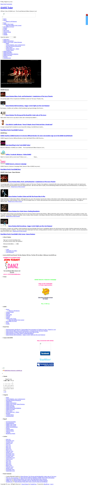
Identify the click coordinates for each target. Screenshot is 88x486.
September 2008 (10, 471)
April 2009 (8, 464)
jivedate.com (9, 481)
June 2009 (8, 461)
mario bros (9, 479)
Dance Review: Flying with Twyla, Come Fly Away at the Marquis (31, 481)
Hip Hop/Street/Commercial (13, 46)
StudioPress (33, 484)
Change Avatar (7, 32)
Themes (8, 432)
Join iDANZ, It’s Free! (8, 27)
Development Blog (11, 421)
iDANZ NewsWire (7, 52)
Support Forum (10, 431)
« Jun (5, 391)
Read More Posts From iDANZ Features (12, 130)
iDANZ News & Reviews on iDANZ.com (13, 370)
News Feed (3, 4)
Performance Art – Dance (12, 49)
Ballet (7, 43)
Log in (51, 484)
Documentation (10, 423)
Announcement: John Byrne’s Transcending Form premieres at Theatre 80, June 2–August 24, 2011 (31, 329)
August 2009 (9, 459)
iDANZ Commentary (8, 41)
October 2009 (9, 456)
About (5, 20)
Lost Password (10, 252)
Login (7, 249)
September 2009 (10, 457)
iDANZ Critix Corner (8, 24)
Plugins (8, 428)
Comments (9, 4)
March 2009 (9, 465)
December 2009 (10, 453)
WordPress (46, 484)
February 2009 (9, 467)
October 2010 (9, 442)
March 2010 (9, 450)
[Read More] (21, 73)
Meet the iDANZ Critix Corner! (14, 25)
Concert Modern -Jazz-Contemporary (15, 45)
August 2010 (9, 443)
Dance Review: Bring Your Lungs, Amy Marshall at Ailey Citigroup (30, 479)
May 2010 (8, 447)
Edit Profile (6, 30)
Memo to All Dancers (11, 21)
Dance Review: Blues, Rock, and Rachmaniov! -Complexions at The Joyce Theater (29, 96)
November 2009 (10, 455)
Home (4, 19)
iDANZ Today (7, 7)
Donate (5, 28)
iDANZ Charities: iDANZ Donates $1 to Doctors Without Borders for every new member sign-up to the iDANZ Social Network (36, 135)
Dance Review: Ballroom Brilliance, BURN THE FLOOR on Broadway (37, 478)
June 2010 (8, 446)
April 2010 (8, 448)
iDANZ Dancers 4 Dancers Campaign (16, 164)
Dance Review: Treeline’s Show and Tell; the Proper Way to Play (26, 196)
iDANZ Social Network (12, 427)
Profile (5, 29)
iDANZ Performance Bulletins (10, 54)
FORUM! (5, 34)
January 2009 (9, 468)
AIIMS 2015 (9, 480)
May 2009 (8, 463)
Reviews (5, 56)
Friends (5, 33)
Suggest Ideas (9, 429)
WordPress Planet (10, 433)
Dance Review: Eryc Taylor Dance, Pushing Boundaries (24, 211)
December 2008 (10, 469)
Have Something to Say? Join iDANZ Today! (18, 145)
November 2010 (10, 440)
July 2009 (8, 460)
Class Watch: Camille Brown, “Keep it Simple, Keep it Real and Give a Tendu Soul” (29, 124)
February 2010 (9, 451)
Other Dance (9, 47)
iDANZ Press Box (7, 55)
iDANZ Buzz (6, 39)
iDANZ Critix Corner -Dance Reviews (12, 42)
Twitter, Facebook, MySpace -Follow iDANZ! (18, 154)
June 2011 (8, 439)
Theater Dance (10, 50)
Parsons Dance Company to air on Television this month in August (31, 480)
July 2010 (8, 444)
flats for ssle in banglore (12, 478)
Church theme (25, 484)
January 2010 (9, 452)
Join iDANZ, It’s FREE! (11, 251)
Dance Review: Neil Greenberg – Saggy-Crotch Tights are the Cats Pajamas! (28, 106)
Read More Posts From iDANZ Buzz (11, 169)
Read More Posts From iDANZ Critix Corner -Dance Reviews (18, 234)
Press (4, 23)
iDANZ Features (7, 51)
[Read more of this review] (18, 187)
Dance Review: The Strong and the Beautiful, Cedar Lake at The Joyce (26, 115)
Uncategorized (7, 58)
